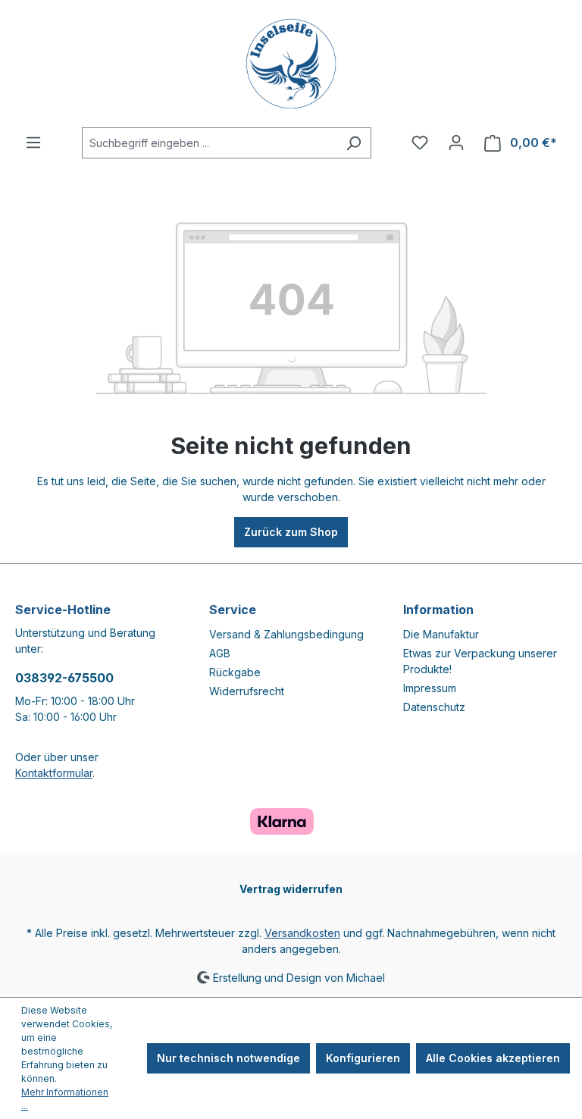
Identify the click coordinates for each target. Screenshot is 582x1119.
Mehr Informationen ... (64, 1098)
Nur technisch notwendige (228, 1058)
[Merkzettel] (420, 142)
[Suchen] (353, 142)
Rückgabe (235, 672)
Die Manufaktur (441, 634)
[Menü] (33, 142)
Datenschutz (434, 707)
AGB (219, 653)
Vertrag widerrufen (291, 888)
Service (232, 609)
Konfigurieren (363, 1058)
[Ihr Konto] (456, 142)
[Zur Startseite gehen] (291, 63)
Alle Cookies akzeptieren (493, 1058)
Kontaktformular (53, 772)
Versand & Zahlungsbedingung (286, 634)
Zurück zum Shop (291, 531)
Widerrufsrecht (246, 691)
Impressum (429, 688)
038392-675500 (64, 677)
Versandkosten (302, 932)
